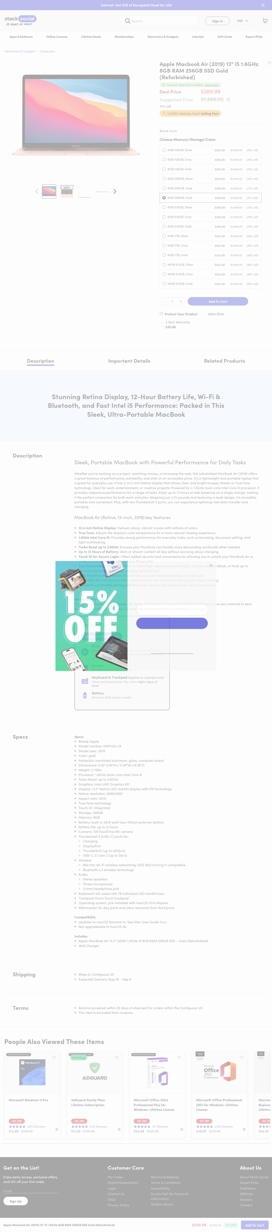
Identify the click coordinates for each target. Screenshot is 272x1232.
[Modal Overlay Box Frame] (136, 616)
